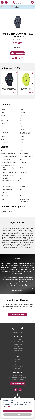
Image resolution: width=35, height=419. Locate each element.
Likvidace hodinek (17, 353)
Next (32, 83)
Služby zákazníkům (17, 364)
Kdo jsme (17, 359)
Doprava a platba (17, 339)
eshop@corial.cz (17, 332)
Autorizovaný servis (17, 366)
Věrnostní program (17, 375)
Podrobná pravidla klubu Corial (17, 377)
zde (9, 406)
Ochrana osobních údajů (17, 379)
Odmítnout (17, 414)
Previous (2, 83)
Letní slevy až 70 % (6, 6)
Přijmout (17, 411)
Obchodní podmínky (17, 348)
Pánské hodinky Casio (8, 211)
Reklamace (18, 346)
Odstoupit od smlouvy (17, 383)
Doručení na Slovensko (17, 342)
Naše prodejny (17, 362)
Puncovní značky (17, 350)
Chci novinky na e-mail (17, 314)
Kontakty (17, 368)
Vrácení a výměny (17, 344)
